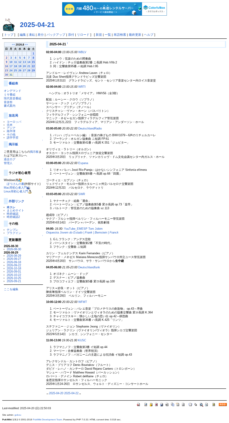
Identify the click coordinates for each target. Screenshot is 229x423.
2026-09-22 (14, 265)
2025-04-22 (71, 393)
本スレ (11, 207)
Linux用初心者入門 (16, 191)
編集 (23, 34)
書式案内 (9, 105)
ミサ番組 (9, 94)
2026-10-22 (14, 275)
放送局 (13, 115)
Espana (83, 163)
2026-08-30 (14, 249)
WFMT (82, 302)
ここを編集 (11, 289)
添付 (71, 34)
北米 (10, 125)
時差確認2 (13, 217)
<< (13, 44)
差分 (41, 34)
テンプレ (12, 229)
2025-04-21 (37, 24)
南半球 (11, 131)
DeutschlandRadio (90, 128)
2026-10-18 (14, 268)
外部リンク (16, 201)
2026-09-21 (14, 281)
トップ (8, 34)
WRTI (82, 86)
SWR (81, 194)
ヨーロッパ (14, 121)
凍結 (32, 34)
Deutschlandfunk (89, 267)
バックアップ (56, 34)
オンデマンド (12, 90)
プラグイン (14, 233)
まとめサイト (15, 210)
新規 (99, 34)
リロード (83, 34)
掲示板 (13, 144)
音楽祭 (8, 102)
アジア (11, 128)
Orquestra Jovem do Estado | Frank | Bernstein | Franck (82, 232)
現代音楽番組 (12, 98)
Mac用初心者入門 (15, 187)
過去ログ (9, 159)
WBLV (82, 52)
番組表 (13, 83)
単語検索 (120, 34)
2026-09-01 (14, 271)
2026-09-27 (14, 258)
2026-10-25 (14, 278)
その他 (11, 134)
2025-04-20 (56, 393)
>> (26, 44)
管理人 (8, 163)
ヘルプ (148, 34)
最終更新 (135, 34)
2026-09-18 (14, 262)
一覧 (108, 34)
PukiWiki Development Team (47, 419)
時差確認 (12, 213)
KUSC (82, 340)
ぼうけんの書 (15, 183)
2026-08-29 (14, 255)
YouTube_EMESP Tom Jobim (83, 228)
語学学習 (12, 137)
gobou (18, 415)
